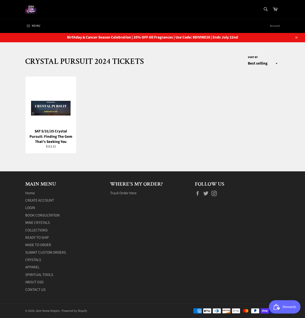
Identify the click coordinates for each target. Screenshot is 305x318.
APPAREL (32, 267)
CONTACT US (35, 289)
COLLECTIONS (36, 230)
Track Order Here (123, 193)
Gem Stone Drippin (48, 311)
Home (30, 193)
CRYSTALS (33, 260)
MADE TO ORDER (38, 245)
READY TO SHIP (37, 237)
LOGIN (30, 208)
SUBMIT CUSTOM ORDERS (45, 252)
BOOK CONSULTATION (42, 215)
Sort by (253, 57)
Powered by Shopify (74, 311)
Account (275, 26)
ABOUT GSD (34, 282)
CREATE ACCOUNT (39, 200)
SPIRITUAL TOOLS (39, 274)
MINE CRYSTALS (37, 222)
